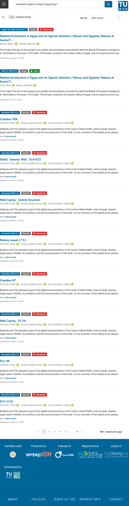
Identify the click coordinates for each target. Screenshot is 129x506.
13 (77, 431)
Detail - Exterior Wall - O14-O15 (20, 159)
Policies (39, 499)
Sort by (83, 18)
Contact (116, 499)
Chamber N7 (8, 280)
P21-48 (4, 361)
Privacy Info (90, 499)
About (13, 499)
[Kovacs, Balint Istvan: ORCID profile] (44, 123)
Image (33, 29)
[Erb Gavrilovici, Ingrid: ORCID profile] (72, 123)
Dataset (26, 112)
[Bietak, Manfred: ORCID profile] (37, 43)
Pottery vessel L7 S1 (13, 240)
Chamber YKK (9, 119)
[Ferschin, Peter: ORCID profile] (17, 123)
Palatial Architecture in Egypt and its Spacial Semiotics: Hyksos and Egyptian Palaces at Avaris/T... (57, 38)
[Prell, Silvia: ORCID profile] (12, 85)
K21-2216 (6, 401)
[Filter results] (3, 17)
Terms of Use (64, 499)
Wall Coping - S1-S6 (13, 321)
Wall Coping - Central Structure (20, 200)
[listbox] (105, 18)
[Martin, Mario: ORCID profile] (15, 43)
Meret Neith (11, 136)
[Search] (108, 4)
